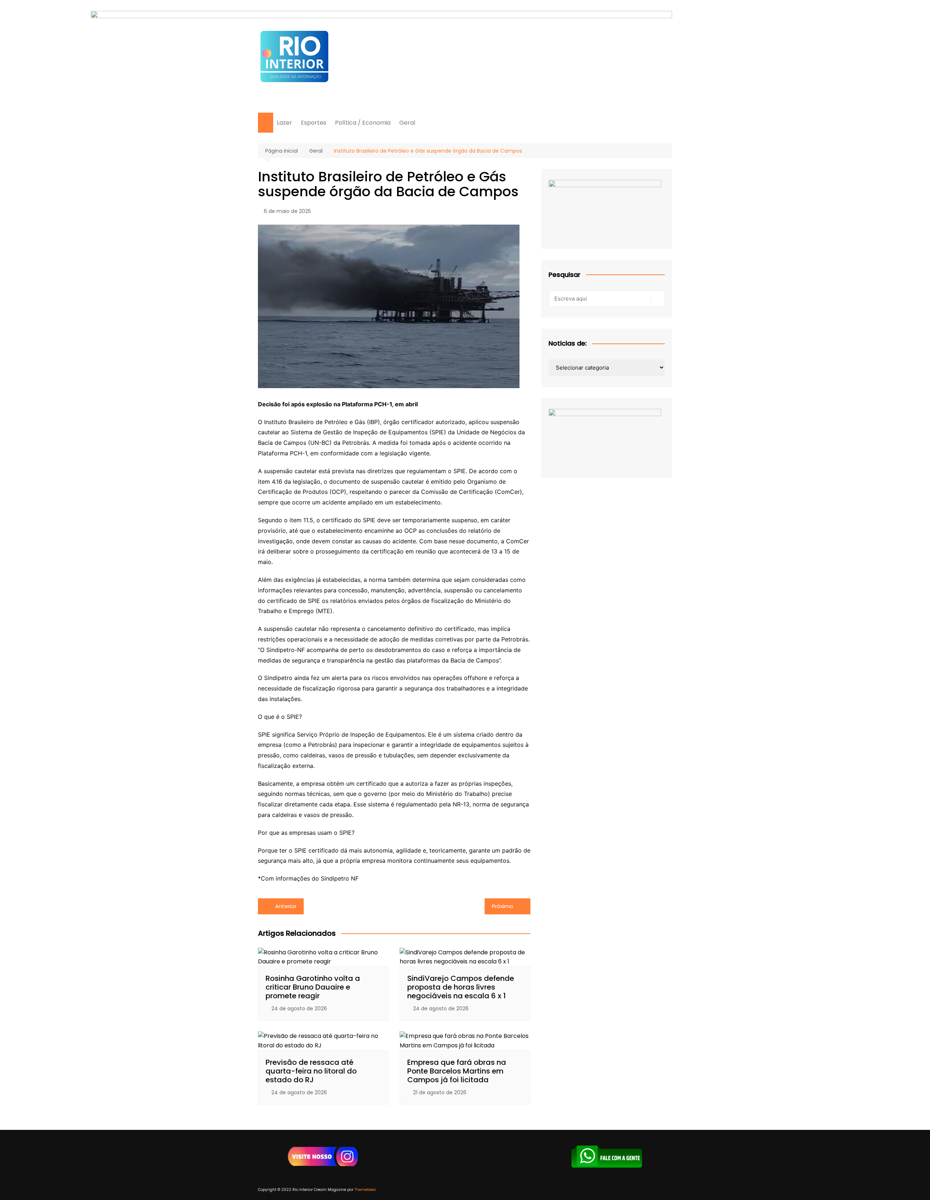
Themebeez (365, 1189)
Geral (407, 122)
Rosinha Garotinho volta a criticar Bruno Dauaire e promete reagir (313, 987)
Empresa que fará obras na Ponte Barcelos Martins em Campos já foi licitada (456, 1071)
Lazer (284, 122)
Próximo (502, 906)
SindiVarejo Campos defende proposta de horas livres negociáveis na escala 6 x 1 (460, 987)
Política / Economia (363, 122)
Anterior (285, 906)
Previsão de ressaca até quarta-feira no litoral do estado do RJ (311, 1071)
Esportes (313, 122)
